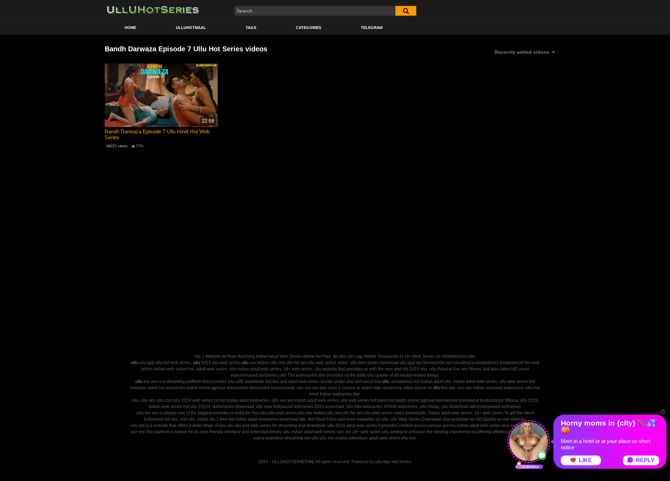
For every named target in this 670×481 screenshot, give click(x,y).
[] (405, 11)
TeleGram (371, 27)
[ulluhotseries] (153, 10)
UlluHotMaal (191, 27)
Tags (251, 27)
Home (130, 27)
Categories (308, 27)
